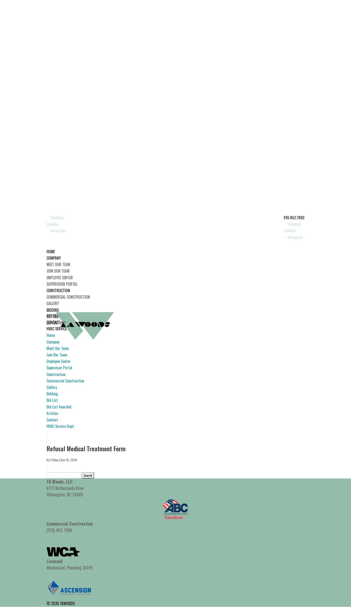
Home (51, 335)
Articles (52, 413)
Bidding (52, 394)
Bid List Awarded (59, 407)
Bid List (52, 400)
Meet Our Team (58, 264)
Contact (52, 420)
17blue (54, 459)
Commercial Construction (68, 297)
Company (53, 342)
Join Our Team (58, 271)
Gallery (53, 303)
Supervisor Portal (62, 284)
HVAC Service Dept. (60, 426)
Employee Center (60, 277)
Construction (56, 374)
